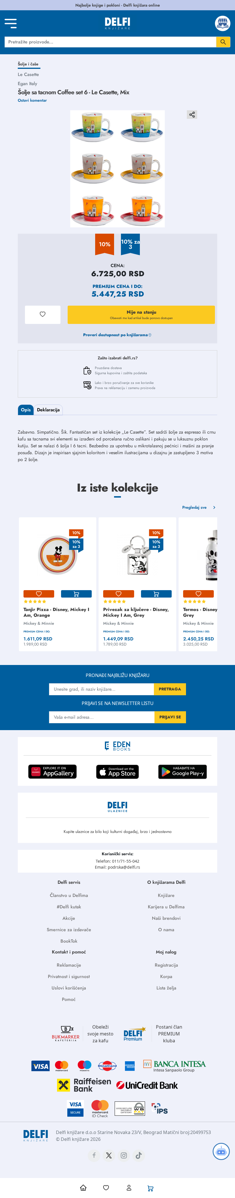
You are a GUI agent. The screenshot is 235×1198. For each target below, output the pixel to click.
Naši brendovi (166, 918)
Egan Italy (27, 83)
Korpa (166, 976)
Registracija (166, 965)
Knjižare (166, 895)
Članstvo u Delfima (69, 895)
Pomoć (69, 999)
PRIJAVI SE (170, 717)
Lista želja (166, 988)
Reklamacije (69, 965)
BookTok (68, 941)
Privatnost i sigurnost (69, 976)
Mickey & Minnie (38, 623)
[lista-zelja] (38, 594)
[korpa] (76, 594)
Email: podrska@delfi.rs (117, 867)
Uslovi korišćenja (69, 988)
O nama (166, 929)
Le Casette (28, 74)
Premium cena (111, 286)
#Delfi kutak (69, 906)
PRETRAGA (170, 689)
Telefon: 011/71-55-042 (117, 861)
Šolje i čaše (28, 64)
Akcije (68, 918)
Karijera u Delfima (166, 906)
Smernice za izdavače (69, 929)
